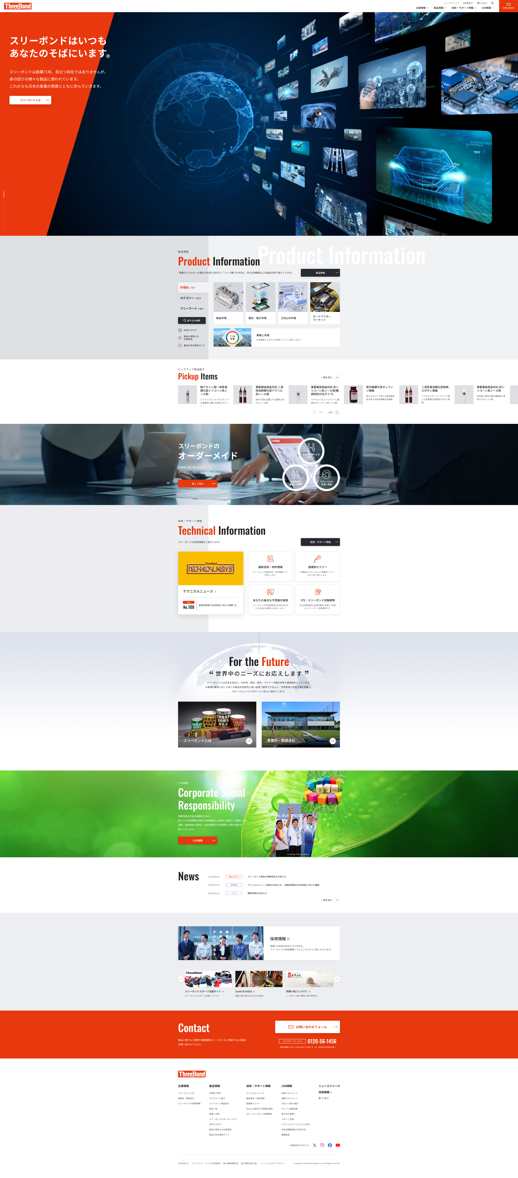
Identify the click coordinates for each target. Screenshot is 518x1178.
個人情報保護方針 (230, 1163)
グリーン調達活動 (290, 1108)
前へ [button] (180, 979)
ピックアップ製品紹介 (219, 1103)
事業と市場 (214, 1113)
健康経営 (286, 1134)
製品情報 (320, 272)
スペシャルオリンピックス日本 (296, 1124)
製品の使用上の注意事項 (220, 1129)
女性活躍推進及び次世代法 (294, 1129)
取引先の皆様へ (289, 1113)
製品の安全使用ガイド (219, 1134)
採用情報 (468, 3)
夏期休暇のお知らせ (257, 893)
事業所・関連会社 (186, 1098)
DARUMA (183, 1163)
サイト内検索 (492, 3)
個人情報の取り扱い (249, 1163)
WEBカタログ (215, 1124)
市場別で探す (215, 1093)
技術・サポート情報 (320, 542)
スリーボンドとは (30, 100)
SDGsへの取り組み (290, 1103)
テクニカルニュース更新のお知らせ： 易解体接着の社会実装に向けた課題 (283, 884)
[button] (334, 412)
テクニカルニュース (255, 1093)
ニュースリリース (451, 3)
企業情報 (183, 1086)
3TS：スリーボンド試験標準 (259, 1113)
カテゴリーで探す (217, 1098)
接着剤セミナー (253, 1103)
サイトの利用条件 (213, 1163)
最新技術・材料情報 (255, 1098)
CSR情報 (198, 840)
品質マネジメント (290, 1093)
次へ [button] (337, 979)
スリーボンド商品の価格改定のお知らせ (267, 876)
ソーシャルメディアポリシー (273, 1163)
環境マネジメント (290, 1098)
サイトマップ (197, 1163)
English (484, 3)
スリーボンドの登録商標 (189, 1103)
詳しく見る (197, 483)
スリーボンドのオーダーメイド (223, 1119)
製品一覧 (213, 1108)
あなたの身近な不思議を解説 (259, 1108)
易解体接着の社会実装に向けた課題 (216, 605)
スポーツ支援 (288, 1119)
